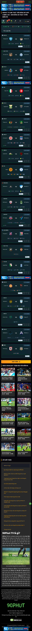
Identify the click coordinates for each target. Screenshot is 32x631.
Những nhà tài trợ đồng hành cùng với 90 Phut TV (14, 521)
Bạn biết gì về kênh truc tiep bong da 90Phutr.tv (14, 469)
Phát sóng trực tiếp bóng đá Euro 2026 (12, 496)
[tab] (3, 21)
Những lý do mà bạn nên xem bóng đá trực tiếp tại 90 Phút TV (15, 511)
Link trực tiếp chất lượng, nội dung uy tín (12, 488)
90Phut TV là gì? (7, 465)
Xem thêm (15, 362)
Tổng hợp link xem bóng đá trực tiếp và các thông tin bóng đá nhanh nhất (15, 479)
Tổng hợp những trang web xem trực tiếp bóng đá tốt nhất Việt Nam (15, 516)
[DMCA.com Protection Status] (16, 620)
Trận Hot (16, 26)
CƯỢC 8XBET (20, 2)
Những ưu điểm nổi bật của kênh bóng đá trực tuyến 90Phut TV (15, 474)
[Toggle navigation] (30, 2)
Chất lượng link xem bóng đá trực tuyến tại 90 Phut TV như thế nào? (15, 506)
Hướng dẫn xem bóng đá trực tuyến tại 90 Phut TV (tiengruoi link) (14, 501)
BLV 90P (26, 26)
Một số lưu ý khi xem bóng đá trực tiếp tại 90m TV (14, 525)
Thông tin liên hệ (7, 529)
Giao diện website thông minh (10, 483)
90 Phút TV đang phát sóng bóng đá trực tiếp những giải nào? (15, 492)
